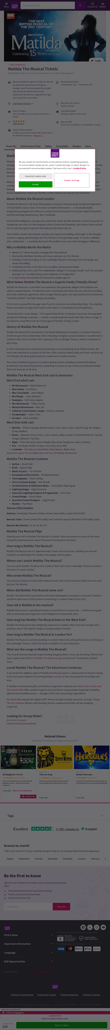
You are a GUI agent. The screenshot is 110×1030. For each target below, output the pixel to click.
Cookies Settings (72, 180)
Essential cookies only (35, 176)
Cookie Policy (79, 168)
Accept (35, 184)
